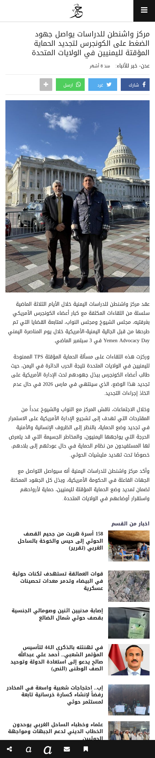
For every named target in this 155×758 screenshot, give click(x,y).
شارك (135, 85)
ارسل (68, 85)
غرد (101, 85)
